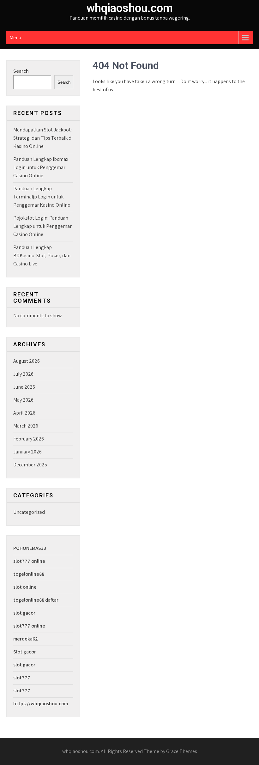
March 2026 (25, 425)
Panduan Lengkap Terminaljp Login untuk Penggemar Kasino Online (41, 196)
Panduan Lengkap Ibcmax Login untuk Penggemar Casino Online (40, 167)
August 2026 (26, 361)
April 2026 (24, 413)
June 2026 (24, 387)
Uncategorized (29, 512)
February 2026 (28, 438)
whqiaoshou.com (130, 8)
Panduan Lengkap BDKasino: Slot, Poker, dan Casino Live (41, 255)
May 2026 (23, 400)
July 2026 (23, 374)
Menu (15, 37)
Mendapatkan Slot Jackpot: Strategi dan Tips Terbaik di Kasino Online (43, 137)
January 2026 (27, 451)
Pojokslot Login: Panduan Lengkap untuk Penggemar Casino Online (42, 226)
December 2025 (30, 464)
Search (21, 71)
